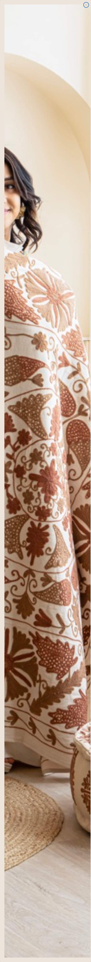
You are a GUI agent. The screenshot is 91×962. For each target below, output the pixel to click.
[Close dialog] (86, 5)
